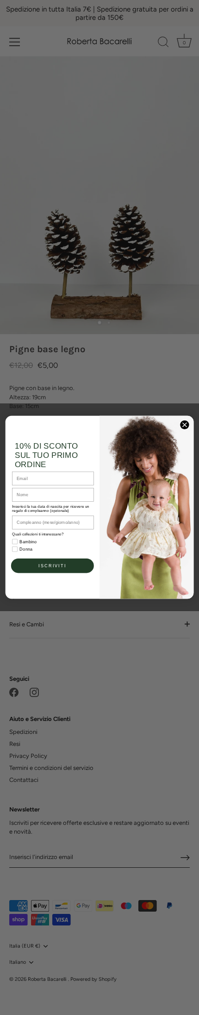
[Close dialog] (184, 425)
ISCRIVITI (52, 566)
